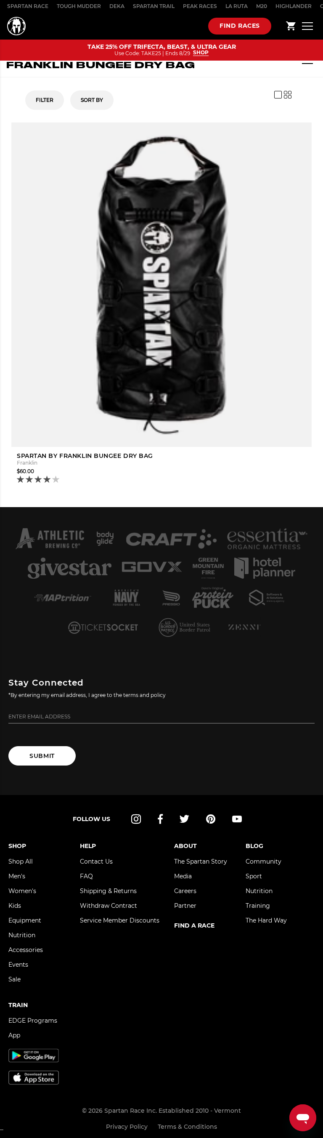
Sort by (92, 100)
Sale (14, 979)
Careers (185, 891)
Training (258, 905)
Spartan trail (154, 6)
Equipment (24, 920)
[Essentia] (267, 538)
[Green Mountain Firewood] (208, 568)
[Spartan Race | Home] (16, 26)
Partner (185, 905)
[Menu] (307, 26)
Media (183, 876)
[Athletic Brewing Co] (49, 538)
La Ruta (236, 6)
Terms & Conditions (187, 1126)
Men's (16, 876)
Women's (22, 891)
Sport (254, 876)
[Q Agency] (267, 597)
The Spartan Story (200, 861)
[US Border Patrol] (185, 627)
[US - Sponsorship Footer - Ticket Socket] (102, 627)
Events (18, 964)
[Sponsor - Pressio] (171, 597)
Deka (116, 6)
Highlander (293, 6)
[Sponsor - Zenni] (244, 627)
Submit (41, 756)
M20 (261, 6)
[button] (39, 480)
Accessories (25, 950)
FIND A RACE (194, 925)
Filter (44, 100)
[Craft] (171, 538)
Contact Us (96, 861)
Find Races (240, 25)
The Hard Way (266, 920)
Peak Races (200, 6)
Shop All (20, 861)
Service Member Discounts (119, 920)
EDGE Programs (32, 1020)
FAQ (86, 876)
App (14, 1035)
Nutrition (21, 935)
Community (263, 861)
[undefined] (105, 538)
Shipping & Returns (108, 891)
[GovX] (151, 568)
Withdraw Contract (108, 905)
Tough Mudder (79, 6)
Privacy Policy (127, 1126)
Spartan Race (27, 6)
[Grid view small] (287, 94)
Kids (14, 905)
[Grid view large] (278, 94)
